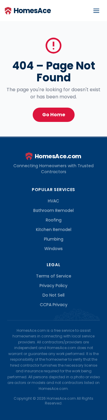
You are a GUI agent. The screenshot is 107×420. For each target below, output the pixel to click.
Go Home (53, 114)
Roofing (54, 220)
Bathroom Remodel (53, 210)
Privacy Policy (53, 286)
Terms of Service (53, 276)
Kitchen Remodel (53, 230)
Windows (53, 249)
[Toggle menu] (96, 11)
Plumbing (53, 239)
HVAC (53, 201)
